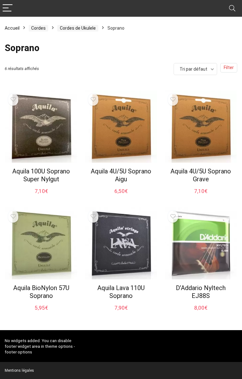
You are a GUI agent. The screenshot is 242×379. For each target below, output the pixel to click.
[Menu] (7, 8)
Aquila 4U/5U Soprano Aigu (121, 175)
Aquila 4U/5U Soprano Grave (200, 175)
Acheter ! (41, 196)
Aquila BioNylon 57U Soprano (41, 292)
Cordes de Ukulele (78, 28)
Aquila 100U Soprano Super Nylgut (41, 175)
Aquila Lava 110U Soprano (121, 292)
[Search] (232, 8)
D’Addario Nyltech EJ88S (201, 292)
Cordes (38, 28)
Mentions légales (19, 370)
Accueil (12, 28)
